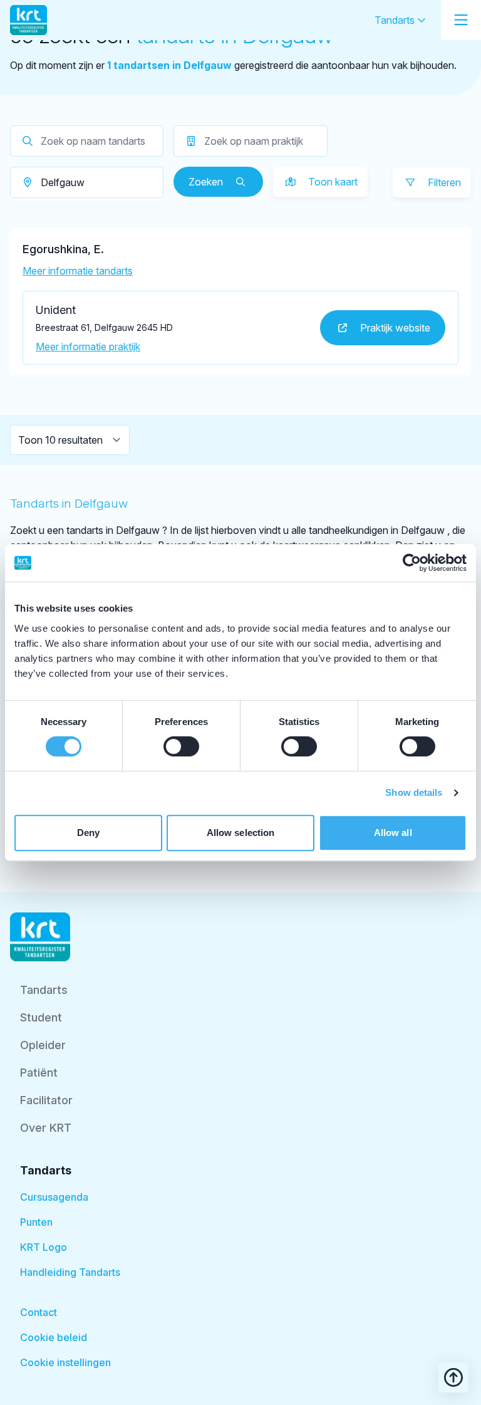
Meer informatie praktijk (88, 346)
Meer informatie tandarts (78, 270)
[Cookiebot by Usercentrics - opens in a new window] (412, 562)
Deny (88, 832)
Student (41, 1017)
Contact (38, 1312)
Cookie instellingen (65, 1362)
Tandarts (396, 20)
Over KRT (45, 1127)
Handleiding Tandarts (70, 1272)
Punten (36, 1222)
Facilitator (46, 1100)
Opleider (43, 1045)
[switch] (181, 746)
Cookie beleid (53, 1337)
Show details (413, 792)
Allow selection (241, 832)
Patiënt (39, 1072)
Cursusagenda (54, 1197)
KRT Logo (43, 1247)
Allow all (393, 832)
